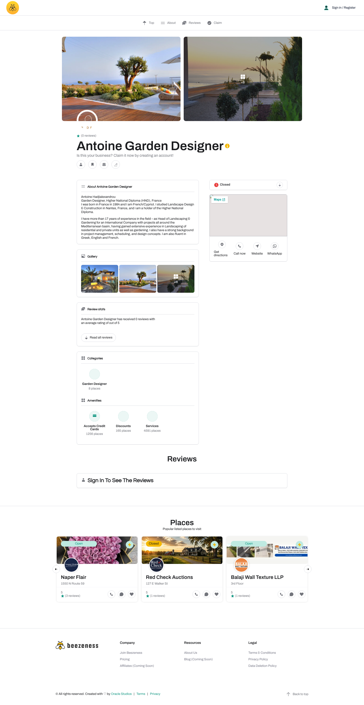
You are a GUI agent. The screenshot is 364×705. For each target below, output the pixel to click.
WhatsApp (274, 253)
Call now (240, 253)
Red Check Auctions (169, 577)
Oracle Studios (121, 694)
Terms (140, 694)
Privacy (155, 694)
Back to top (300, 694)
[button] (81, 164)
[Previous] (56, 569)
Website (257, 253)
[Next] (308, 569)
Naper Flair (73, 577)
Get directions (221, 253)
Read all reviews (101, 337)
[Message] (104, 164)
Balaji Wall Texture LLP (257, 577)
